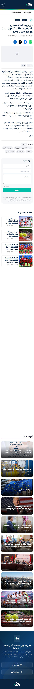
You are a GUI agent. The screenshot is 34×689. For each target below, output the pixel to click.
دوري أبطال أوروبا (7, 148)
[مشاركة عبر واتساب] (30, 42)
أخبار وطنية (27, 12)
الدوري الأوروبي (10, 151)
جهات (6, 12)
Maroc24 (28, 36)
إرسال (17, 190)
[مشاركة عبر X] (20, 42)
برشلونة (24, 144)
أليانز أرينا (29, 151)
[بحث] (3, 5)
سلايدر (17, 20)
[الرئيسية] (31, 20)
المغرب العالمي (16, 12)
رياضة (24, 20)
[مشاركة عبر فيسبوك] (25, 42)
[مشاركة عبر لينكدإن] (15, 42)
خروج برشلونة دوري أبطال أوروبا (23, 148)
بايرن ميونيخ (20, 151)
